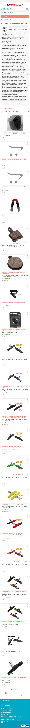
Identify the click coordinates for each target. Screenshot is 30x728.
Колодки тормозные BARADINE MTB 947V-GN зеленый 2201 (15, 475)
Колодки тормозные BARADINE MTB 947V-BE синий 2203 (14, 387)
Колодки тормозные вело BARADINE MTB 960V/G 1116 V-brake (15, 592)
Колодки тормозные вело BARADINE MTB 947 (13, 446)
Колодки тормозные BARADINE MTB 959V (12, 533)
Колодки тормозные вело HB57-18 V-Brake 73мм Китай (13, 214)
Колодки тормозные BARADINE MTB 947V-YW (12, 504)
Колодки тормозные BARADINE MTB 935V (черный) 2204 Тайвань (14, 330)
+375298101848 (6, 8)
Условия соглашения (6, 706)
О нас (3, 702)
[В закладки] (28, 115)
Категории (4, 16)
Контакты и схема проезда (7, 710)
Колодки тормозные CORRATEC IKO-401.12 (12, 650)
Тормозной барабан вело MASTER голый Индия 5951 (14, 132)
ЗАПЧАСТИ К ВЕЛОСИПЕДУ (10, 19)
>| (23, 692)
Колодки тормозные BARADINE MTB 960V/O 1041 (13, 621)
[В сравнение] (28, 117)
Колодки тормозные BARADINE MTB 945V (12, 358)
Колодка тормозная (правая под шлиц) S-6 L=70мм (14, 186)
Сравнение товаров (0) (8, 108)
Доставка (4, 703)
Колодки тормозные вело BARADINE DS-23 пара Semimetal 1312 (13, 273)
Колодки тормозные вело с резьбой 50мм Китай (13, 302)
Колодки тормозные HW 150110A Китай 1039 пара (14, 677)
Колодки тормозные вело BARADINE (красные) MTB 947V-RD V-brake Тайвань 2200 (14, 562)
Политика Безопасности (7, 705)
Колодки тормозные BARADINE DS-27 (11, 243)
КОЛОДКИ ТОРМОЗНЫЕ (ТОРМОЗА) (10, 20)
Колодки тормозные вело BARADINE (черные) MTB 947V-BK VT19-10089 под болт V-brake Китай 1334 (14, 417)
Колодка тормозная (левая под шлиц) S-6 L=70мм (14, 159)
